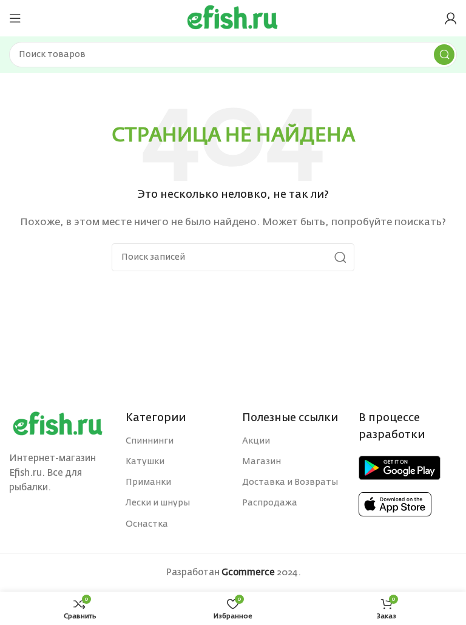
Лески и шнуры (158, 503)
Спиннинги (150, 441)
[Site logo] (233, 17)
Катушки (145, 462)
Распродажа (269, 503)
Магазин (261, 462)
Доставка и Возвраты (290, 482)
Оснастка (147, 524)
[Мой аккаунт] (451, 18)
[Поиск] (444, 54)
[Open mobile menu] (15, 18)
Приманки (148, 482)
